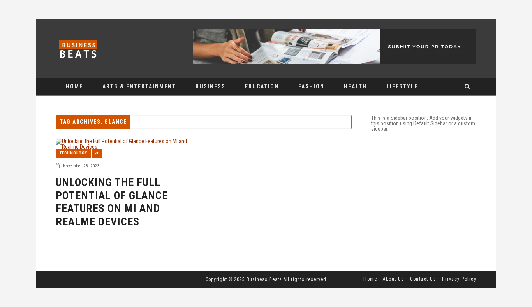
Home (74, 86)
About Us (393, 279)
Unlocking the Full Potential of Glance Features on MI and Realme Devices (112, 202)
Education (262, 86)
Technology (73, 153)
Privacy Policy (459, 279)
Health (355, 86)
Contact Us (423, 279)
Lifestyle (402, 86)
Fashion (311, 86)
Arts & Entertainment (139, 86)
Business (210, 86)
